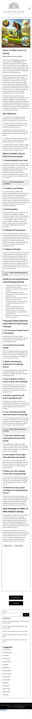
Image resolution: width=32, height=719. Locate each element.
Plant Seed (5, 664)
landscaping (16, 60)
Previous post (16, 597)
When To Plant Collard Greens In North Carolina (16, 621)
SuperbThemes (21, 707)
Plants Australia (7, 670)
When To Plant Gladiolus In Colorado (13, 635)
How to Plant (6, 658)
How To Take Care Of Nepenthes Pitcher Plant (15, 626)
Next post (16, 603)
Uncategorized (6, 679)
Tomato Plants (6, 676)
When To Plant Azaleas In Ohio (11, 631)
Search (4, 611)
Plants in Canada (7, 673)
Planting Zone (6, 667)
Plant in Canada (7, 661)
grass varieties (18, 62)
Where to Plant (6, 691)
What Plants (6, 685)
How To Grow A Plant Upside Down (12, 640)
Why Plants (6, 694)
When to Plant (8, 545)
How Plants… (6, 655)
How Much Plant (7, 652)
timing (23, 60)
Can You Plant (6, 649)
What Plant (6, 682)
